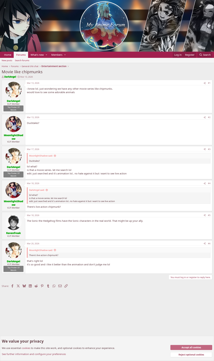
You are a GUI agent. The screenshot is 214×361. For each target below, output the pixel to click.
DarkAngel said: (36, 189)
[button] (46, 55)
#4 (209, 183)
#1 (209, 83)
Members (56, 54)
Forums (21, 54)
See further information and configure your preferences (34, 354)
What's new (37, 54)
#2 (209, 117)
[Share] (204, 83)
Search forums (22, 60)
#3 (209, 149)
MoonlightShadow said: (41, 155)
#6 (209, 243)
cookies (26, 348)
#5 (209, 215)
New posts (7, 60)
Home (7, 54)
